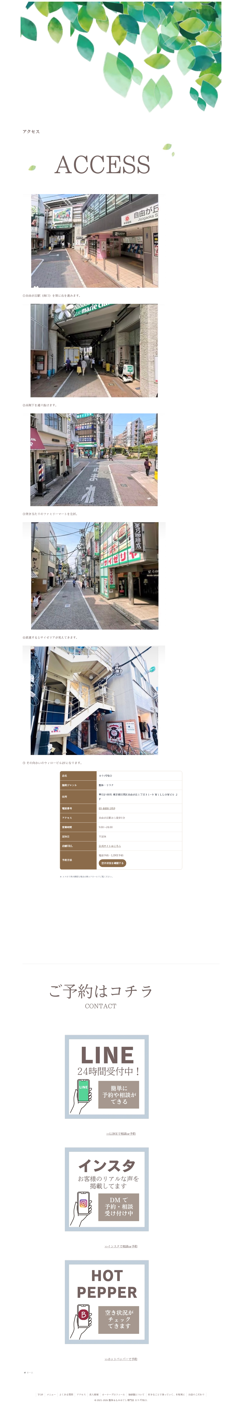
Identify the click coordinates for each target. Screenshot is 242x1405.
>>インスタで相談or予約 (121, 1246)
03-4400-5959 (107, 808)
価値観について (136, 1394)
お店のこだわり (196, 1394)
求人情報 (93, 1394)
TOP (40, 1394)
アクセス (81, 1394)
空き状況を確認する (112, 863)
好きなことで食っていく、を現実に (166, 1394)
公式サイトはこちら (110, 846)
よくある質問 (66, 1394)
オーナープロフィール (113, 1394)
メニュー (51, 1394)
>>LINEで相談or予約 (121, 1133)
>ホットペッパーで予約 (121, 1359)
